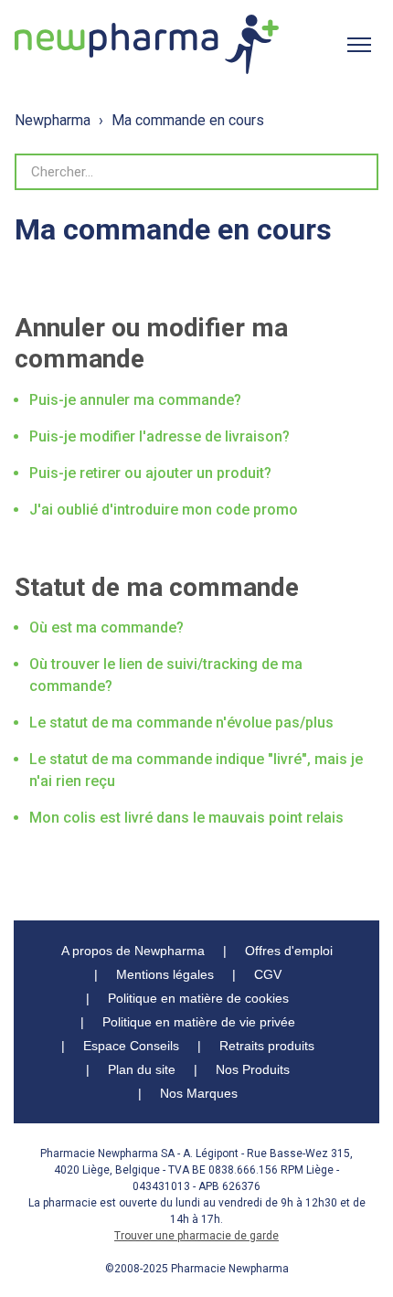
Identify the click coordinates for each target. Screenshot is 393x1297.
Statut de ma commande (157, 587)
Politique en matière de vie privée (198, 1021)
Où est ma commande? (106, 627)
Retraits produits (266, 1045)
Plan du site (141, 1069)
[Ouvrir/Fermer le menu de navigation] (359, 44)
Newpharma (52, 120)
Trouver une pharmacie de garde (196, 1235)
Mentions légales (165, 974)
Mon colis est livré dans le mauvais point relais (186, 817)
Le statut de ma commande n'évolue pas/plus (181, 722)
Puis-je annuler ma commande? (135, 400)
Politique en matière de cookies (198, 998)
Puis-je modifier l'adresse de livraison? (159, 436)
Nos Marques (199, 1093)
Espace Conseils (131, 1045)
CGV (267, 974)
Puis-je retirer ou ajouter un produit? (150, 473)
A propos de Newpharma (133, 950)
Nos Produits (253, 1069)
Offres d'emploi (289, 950)
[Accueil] (147, 44)
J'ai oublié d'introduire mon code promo (163, 509)
